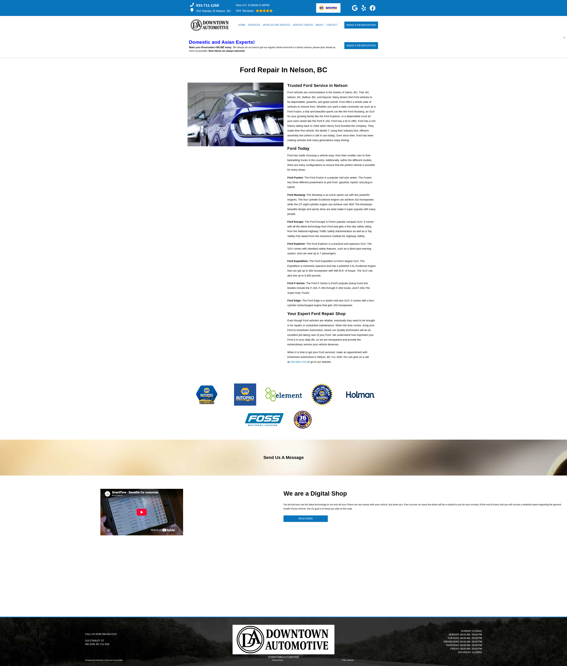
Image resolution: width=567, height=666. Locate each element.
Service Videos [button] (303, 25)
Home (241, 25)
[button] (355, 8)
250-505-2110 (298, 361)
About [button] (320, 25)
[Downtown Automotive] (210, 25)
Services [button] (254, 25)
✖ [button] (564, 37)
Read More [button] (305, 518)
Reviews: (245, 10)
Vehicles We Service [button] (276, 25)
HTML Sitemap (348, 660)
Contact (332, 25)
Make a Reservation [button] (361, 24)
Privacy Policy (277, 660)
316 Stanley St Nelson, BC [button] (213, 11)
